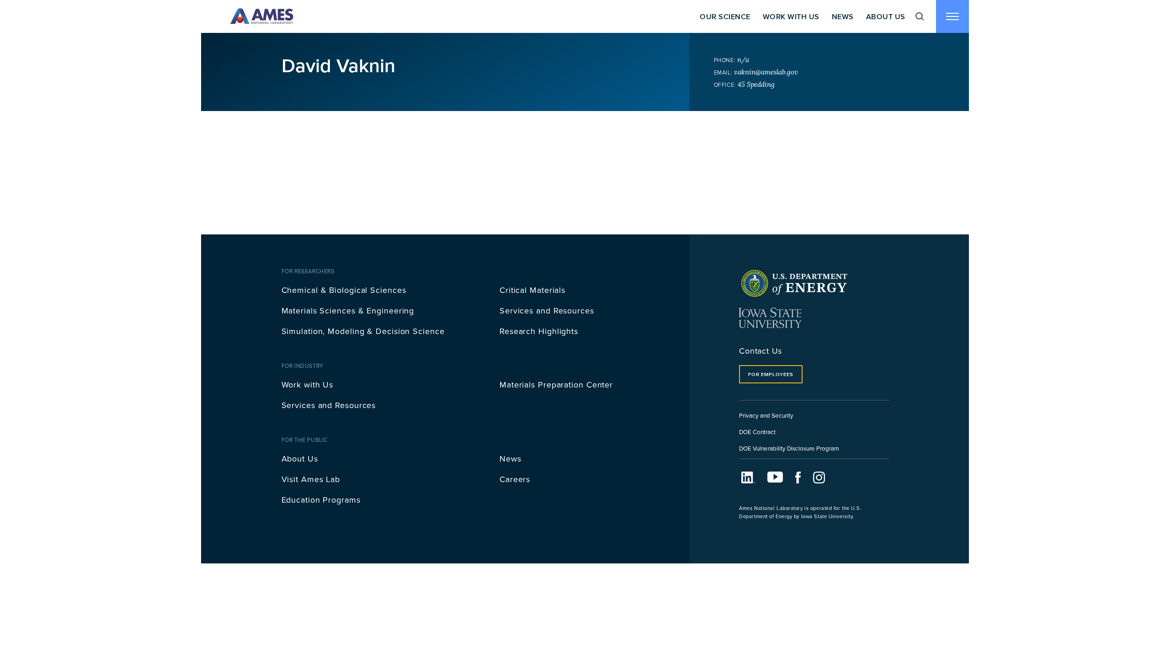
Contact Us (760, 350)
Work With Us (791, 16)
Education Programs (321, 499)
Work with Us (308, 384)
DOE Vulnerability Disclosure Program (789, 448)
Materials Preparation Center (556, 384)
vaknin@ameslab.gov (766, 72)
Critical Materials (532, 290)
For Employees (770, 374)
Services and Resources (547, 310)
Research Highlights (539, 331)
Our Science (725, 16)
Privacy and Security (766, 415)
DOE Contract (757, 431)
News (843, 16)
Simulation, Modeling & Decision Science (363, 331)
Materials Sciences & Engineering (348, 310)
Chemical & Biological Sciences (344, 290)
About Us (885, 16)
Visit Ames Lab (311, 479)
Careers (515, 479)
